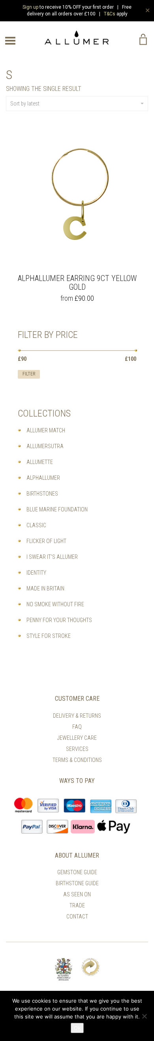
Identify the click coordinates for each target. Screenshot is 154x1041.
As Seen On (77, 894)
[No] (144, 1016)
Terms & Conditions (77, 760)
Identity (36, 573)
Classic (36, 525)
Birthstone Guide (77, 883)
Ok (77, 1028)
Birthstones (42, 493)
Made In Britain (45, 588)
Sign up (30, 7)
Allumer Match (45, 430)
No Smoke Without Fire (55, 604)
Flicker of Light (46, 541)
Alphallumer (43, 478)
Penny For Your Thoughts (59, 620)
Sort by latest (24, 103)
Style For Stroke (48, 636)
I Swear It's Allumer (52, 557)
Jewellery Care (77, 738)
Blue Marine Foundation (57, 509)
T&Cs (109, 14)
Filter (29, 374)
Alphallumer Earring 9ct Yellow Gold (77, 282)
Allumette (39, 462)
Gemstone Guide (77, 872)
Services (77, 749)
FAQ (77, 727)
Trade (77, 905)
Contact (77, 916)
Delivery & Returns (77, 716)
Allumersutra (45, 446)
